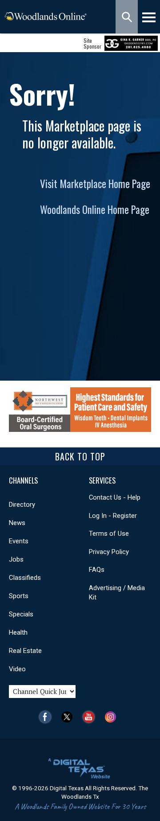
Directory (22, 505)
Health (18, 632)
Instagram (113, 717)
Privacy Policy (109, 552)
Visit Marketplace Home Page (95, 183)
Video (17, 669)
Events (18, 541)
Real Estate (25, 651)
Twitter (69, 717)
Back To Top (80, 456)
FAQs (96, 570)
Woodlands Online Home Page (94, 209)
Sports (18, 596)
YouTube (91, 717)
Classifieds (25, 578)
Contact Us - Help (114, 497)
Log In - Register (113, 516)
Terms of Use (109, 534)
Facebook (47, 717)
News (17, 523)
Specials (21, 614)
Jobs (16, 559)
